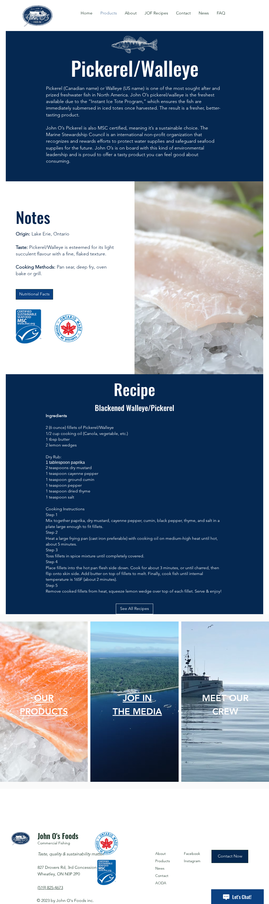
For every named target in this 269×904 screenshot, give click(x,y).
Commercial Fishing (54, 843)
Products (162, 861)
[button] (131, 13)
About (160, 853)
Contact (161, 875)
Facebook (192, 853)
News (159, 868)
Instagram (192, 861)
